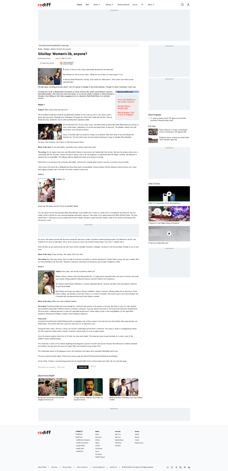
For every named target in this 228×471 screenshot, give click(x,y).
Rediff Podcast (100, 457)
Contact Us (113, 467)
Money (108, 5)
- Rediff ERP (79, 451)
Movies (46, 49)
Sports (97, 443)
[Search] (182, 5)
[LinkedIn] (189, 467)
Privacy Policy (66, 467)
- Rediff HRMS (80, 446)
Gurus (135, 5)
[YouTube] (185, 467)
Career (137, 440)
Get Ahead (98, 448)
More (150, 5)
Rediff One (79, 437)
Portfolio (118, 446)
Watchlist (118, 443)
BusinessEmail (123, 5)
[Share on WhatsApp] (168, 467)
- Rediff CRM (80, 448)
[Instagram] (180, 467)
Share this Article (48, 63)
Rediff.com (131, 467)
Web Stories (154, 183)
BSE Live (118, 434)
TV (142, 5)
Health (137, 434)
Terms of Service (82, 467)
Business (98, 437)
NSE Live (118, 437)
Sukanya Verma (45, 58)
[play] (169, 193)
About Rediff (42, 467)
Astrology (98, 454)
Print (94, 366)
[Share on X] (172, 467)
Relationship (139, 443)
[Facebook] (176, 467)
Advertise (54, 467)
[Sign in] (188, 5)
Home (79, 5)
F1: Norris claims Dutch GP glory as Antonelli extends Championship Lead (168, 119)
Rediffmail (79, 434)
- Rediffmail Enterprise (83, 440)
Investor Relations (99, 467)
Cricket (97, 446)
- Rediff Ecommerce (82, 443)
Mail (87, 5)
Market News (119, 440)
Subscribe (83, 367)
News (96, 5)
